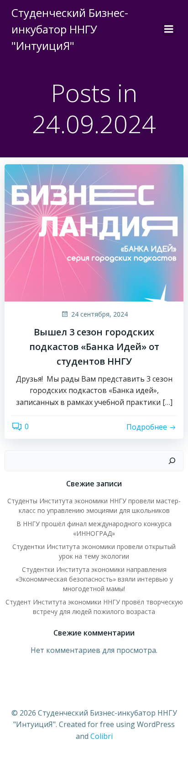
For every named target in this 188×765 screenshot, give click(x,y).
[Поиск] (172, 461)
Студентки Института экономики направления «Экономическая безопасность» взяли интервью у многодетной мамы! (94, 579)
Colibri (101, 736)
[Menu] (169, 29)
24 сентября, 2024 (99, 314)
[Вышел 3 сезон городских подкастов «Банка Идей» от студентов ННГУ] (94, 232)
